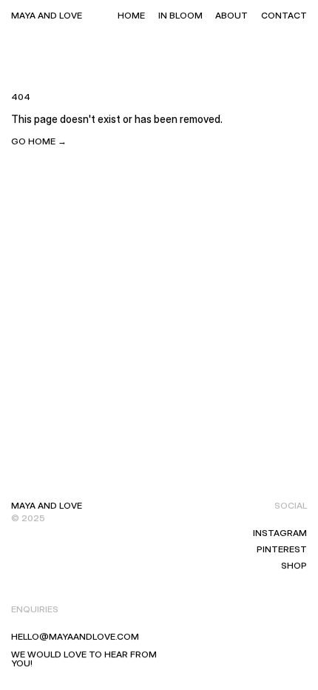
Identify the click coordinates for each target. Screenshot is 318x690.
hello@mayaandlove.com (75, 636)
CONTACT (284, 15)
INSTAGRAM (280, 532)
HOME (131, 15)
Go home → (39, 141)
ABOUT (231, 15)
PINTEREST (282, 549)
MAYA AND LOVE (46, 15)
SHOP (294, 565)
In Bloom (180, 15)
